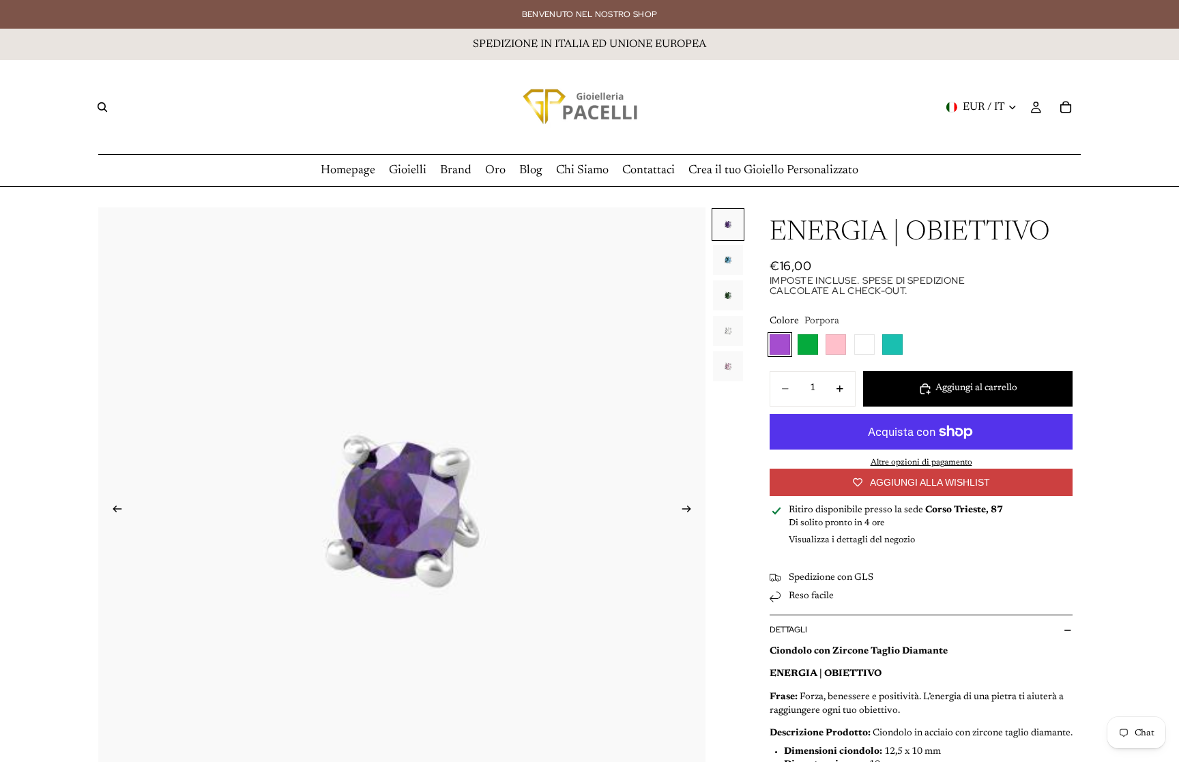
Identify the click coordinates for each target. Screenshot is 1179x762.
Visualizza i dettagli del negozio (852, 540)
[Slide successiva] (690, 512)
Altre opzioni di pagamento (921, 462)
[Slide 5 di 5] (728, 366)
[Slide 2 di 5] (728, 260)
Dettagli (788, 629)
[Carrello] (1066, 107)
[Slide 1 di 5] (728, 224)
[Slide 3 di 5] (728, 295)
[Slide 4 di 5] (728, 331)
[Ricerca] (102, 107)
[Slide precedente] (113, 512)
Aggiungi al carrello (976, 388)
